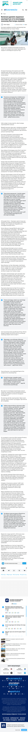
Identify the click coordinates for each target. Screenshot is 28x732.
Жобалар (22, 720)
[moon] (23, 9)
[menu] (1, 9)
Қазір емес (17, 730)
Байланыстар (14, 720)
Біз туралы (6, 720)
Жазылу (24, 730)
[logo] (12, 9)
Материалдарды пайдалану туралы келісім (14, 716)
